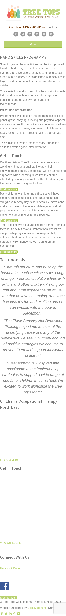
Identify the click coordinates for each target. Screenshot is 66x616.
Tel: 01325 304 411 (12, 485)
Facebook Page (10, 568)
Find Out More (9, 459)
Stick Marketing (37, 607)
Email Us (51, 27)
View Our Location (11, 542)
